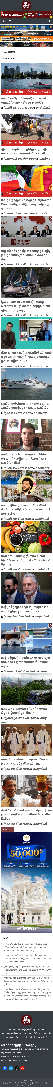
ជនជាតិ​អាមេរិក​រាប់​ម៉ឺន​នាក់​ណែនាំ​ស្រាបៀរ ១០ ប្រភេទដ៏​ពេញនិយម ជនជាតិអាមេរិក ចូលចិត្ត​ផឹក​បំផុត (26, 814)
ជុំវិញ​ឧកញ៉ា (8, 1083)
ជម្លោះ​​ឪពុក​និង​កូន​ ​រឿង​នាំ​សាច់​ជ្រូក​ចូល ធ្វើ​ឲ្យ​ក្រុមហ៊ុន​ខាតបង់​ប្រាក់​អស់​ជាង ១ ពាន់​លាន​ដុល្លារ (26, 255)
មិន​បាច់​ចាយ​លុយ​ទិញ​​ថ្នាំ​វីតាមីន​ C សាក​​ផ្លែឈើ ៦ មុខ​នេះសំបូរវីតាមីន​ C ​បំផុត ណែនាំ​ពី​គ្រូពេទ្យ (25, 560)
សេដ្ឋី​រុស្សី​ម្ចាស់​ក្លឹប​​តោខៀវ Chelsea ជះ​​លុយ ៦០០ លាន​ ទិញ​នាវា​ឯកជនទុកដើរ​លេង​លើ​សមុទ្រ (25, 662)
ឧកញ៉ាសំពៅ (40, 413)
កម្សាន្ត (21, 1085)
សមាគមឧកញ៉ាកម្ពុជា (21, 1083)
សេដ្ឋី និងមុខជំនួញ (31, 1085)
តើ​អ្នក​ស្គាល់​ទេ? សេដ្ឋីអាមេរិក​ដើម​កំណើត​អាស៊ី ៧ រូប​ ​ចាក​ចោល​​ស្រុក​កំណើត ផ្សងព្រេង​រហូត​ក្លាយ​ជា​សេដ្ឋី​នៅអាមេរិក (26, 357)
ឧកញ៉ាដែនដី (43, 107)
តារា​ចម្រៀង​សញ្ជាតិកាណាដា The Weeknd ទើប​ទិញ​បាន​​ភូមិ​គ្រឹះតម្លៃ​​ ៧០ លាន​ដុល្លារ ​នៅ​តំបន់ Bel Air (25, 509)
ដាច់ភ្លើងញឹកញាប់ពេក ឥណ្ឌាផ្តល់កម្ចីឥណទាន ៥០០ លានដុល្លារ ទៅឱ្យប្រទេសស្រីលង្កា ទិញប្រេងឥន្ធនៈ (26, 204)
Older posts (9, 829)
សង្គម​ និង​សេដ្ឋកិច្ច (36, 1083)
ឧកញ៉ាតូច (44, 158)
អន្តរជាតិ (47, 1083)
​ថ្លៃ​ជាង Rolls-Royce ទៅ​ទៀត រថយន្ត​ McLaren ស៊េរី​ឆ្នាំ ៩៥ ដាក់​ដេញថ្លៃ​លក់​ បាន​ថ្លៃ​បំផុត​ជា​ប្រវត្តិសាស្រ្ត (25, 306)
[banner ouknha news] (26, 14)
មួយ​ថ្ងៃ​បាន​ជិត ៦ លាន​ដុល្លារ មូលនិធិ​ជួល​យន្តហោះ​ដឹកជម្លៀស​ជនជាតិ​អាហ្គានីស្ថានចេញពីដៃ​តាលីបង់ (24, 458)
